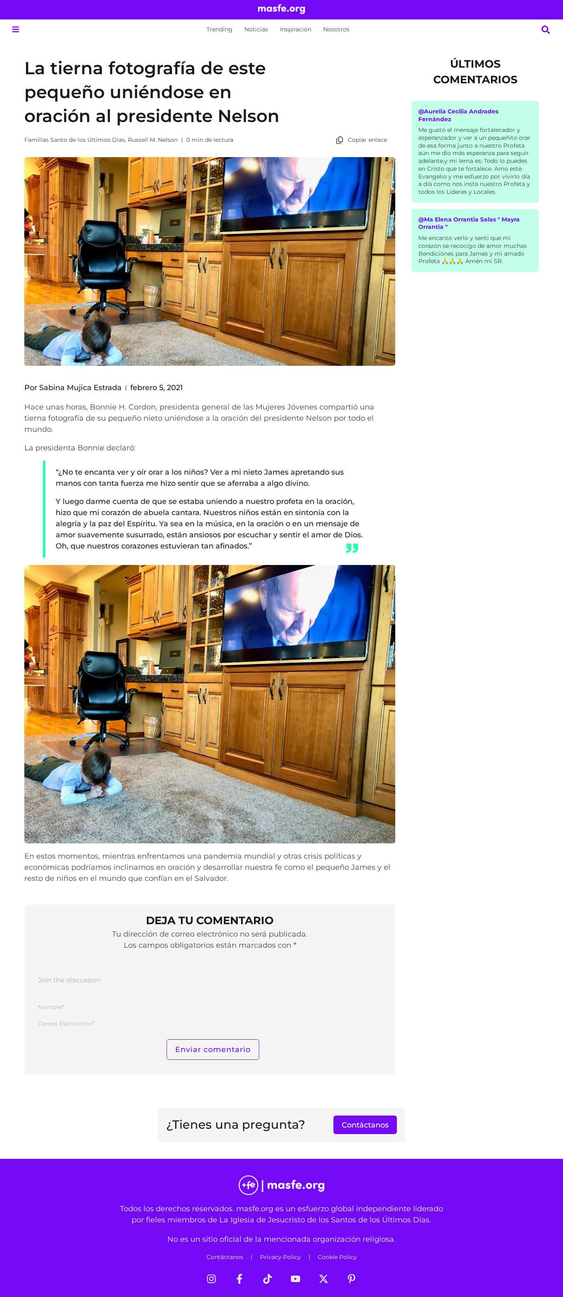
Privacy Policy (280, 1257)
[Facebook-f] (239, 1279)
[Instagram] (211, 1279)
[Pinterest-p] (351, 1279)
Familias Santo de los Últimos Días (74, 140)
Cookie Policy (337, 1257)
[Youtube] (295, 1279)
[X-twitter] (323, 1279)
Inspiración (295, 29)
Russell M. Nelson (153, 140)
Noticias (256, 29)
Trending (219, 29)
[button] (15, 29)
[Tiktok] (267, 1279)
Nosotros (336, 29)
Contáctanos (224, 1257)
